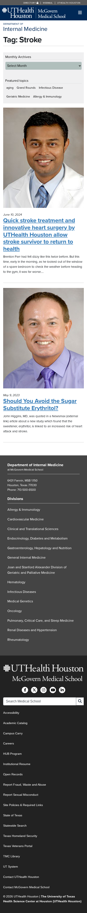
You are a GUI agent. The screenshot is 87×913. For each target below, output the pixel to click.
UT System (10, 866)
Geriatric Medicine (18, 96)
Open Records (13, 774)
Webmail (48, 3)
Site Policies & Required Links (23, 805)
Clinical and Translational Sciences (32, 529)
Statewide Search (15, 825)
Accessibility (11, 712)
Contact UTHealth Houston (21, 877)
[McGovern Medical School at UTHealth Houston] (33, 12)
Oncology (14, 611)
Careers (8, 743)
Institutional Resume (16, 764)
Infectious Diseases (21, 592)
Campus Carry (13, 733)
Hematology (16, 582)
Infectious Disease (51, 88)
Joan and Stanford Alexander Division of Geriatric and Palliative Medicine (37, 570)
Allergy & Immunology (47, 96)
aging (10, 88)
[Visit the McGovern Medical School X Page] (34, 690)
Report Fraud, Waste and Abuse (24, 784)
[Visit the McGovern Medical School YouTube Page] (53, 690)
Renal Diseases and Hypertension (32, 630)
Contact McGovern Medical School (26, 887)
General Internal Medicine (26, 557)
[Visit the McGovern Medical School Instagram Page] (43, 690)
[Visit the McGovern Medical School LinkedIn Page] (62, 690)
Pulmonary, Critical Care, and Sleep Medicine (40, 621)
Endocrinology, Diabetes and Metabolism (37, 538)
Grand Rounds (26, 88)
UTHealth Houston (68, 3)
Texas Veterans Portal (17, 846)
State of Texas (12, 815)
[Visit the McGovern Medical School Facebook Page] (25, 690)
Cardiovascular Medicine (25, 519)
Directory (30, 3)
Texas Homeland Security (20, 836)
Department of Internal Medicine (35, 465)
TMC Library (11, 856)
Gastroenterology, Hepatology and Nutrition (39, 548)
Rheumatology (18, 640)
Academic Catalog (15, 723)
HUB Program (12, 753)
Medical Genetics (20, 601)
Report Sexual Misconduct (20, 794)
